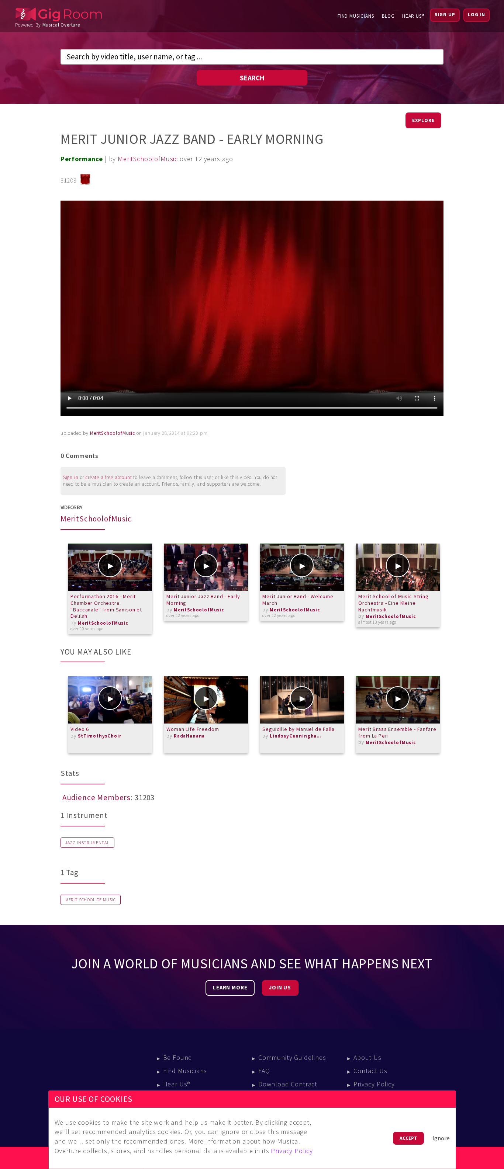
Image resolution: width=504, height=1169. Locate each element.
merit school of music (90, 899)
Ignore (441, 1138)
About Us (367, 1057)
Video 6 (79, 729)
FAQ (264, 1070)
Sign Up (445, 14)
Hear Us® (413, 16)
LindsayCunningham (295, 736)
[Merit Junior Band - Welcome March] (302, 567)
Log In (476, 14)
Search (252, 77)
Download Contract (287, 1084)
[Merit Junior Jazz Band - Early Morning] (206, 567)
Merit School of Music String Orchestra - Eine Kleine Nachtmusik (393, 603)
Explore (423, 120)
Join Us (280, 987)
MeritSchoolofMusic (148, 159)
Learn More (230, 987)
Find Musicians (356, 16)
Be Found (178, 1057)
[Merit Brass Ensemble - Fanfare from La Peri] (398, 700)
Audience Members (96, 797)
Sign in (71, 477)
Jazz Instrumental (87, 842)
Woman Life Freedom (192, 729)
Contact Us (370, 1070)
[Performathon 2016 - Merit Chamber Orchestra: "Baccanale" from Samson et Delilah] (110, 567)
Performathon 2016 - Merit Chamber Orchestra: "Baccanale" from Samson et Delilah (106, 606)
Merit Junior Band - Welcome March (298, 599)
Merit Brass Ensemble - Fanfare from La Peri (397, 732)
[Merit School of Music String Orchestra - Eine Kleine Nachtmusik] (398, 567)
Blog (388, 16)
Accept (408, 1138)
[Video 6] (110, 700)
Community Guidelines (292, 1057)
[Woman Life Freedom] (206, 700)
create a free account (109, 477)
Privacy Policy (374, 1084)
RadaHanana (189, 736)
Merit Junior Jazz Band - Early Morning (203, 599)
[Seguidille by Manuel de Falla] (302, 700)
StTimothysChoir (99, 736)
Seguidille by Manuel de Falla (298, 729)
